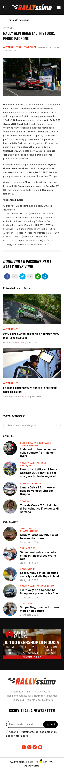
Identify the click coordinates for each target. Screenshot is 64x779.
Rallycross (28, 548)
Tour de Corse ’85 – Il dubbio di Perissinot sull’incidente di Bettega (39, 509)
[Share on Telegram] (45, 276)
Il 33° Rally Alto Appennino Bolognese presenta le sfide (39, 591)
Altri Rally (10, 47)
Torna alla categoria (18, 20)
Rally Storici (27, 47)
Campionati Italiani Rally (37, 586)
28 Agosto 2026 (29, 542)
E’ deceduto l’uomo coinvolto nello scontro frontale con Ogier (39, 452)
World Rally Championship (35, 444)
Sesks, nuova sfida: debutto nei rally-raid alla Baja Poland (39, 574)
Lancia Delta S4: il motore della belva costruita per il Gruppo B (37, 491)
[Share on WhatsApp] (38, 276)
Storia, (25, 483)
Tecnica (35, 483)
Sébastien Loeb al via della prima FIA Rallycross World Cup (38, 556)
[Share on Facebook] (7, 276)
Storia (24, 501)
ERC (31, 465)
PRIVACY (32, 771)
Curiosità (26, 603)
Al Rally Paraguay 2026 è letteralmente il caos (39, 536)
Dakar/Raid (27, 569)
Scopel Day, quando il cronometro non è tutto (39, 609)
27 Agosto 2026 (29, 597)
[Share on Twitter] (22, 276)
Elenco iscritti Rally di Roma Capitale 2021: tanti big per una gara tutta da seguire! (38, 473)
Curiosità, (27, 443)
